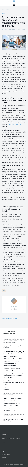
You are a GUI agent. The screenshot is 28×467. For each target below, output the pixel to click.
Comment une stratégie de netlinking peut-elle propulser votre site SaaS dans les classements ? (14, 340)
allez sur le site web (15, 124)
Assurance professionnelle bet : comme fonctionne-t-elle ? (12, 404)
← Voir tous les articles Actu (9, 318)
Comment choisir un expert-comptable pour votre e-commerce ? (13, 357)
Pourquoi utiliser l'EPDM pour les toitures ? (13, 346)
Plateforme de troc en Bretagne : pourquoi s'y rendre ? (12, 369)
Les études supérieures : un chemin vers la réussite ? (13, 393)
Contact (4, 457)
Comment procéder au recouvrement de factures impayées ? (14, 414)
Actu (7, 9)
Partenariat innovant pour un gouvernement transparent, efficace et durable (14, 382)
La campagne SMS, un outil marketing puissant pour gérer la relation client (14, 352)
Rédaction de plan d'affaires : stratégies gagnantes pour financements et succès (11, 363)
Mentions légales (6, 454)
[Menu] (14, 5)
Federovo (5, 435)
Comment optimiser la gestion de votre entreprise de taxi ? (13, 399)
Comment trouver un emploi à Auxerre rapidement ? (12, 409)
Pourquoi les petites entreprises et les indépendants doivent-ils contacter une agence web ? (14, 375)
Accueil (3, 9)
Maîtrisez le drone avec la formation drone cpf (13, 388)
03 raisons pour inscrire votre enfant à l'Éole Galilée (14, 420)
